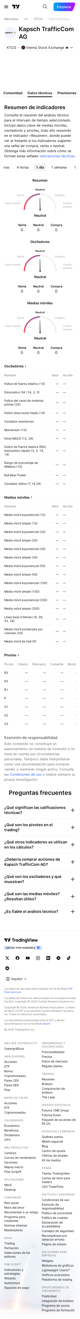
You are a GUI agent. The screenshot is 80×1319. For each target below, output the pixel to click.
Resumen (48, 1079)
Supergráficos (14, 1048)
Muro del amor (14, 1207)
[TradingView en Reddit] (7, 968)
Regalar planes (52, 1066)
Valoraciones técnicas (57, 156)
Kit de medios (51, 1160)
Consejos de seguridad (58, 1231)
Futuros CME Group (55, 1110)
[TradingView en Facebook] (17, 958)
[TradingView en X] (7, 958)
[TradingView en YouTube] (28, 958)
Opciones (10, 1162)
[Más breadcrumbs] (26, 19)
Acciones (10, 1062)
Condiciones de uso (26, 774)
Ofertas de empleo (55, 1155)
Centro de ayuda (53, 1151)
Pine (7, 1090)
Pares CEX (11, 1080)
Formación (11, 1248)
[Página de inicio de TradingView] (16, 7)
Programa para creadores (14, 1218)
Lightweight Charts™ (56, 1270)
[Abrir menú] (6, 7)
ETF (7, 1066)
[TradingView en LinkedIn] (48, 958)
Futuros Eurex (51, 1115)
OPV (7, 1139)
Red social (11, 1203)
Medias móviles (17, 497)
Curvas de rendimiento (20, 1157)
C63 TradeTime (52, 1186)
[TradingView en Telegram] (58, 958)
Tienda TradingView (56, 1173)
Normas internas (15, 1225)
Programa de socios (56, 1305)
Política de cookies (55, 1217)
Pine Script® (12, 1171)
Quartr (46, 1023)
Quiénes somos (52, 1137)
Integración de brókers (58, 1301)
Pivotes (10, 655)
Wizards (10, 1278)
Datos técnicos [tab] (40, 93)
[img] (67, 47)
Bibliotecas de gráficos (58, 1265)
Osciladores (14, 366)
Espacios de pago (16, 1287)
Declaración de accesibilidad (52, 1224)
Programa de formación (58, 1310)
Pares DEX (11, 1085)
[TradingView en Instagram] (38, 958)
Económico (11, 1125)
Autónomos (12, 1283)
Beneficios (11, 1130)
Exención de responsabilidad (53, 1206)
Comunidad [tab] (12, 93)
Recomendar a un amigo (21, 1212)
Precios (47, 1056)
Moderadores (13, 1230)
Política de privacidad (57, 1213)
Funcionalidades (53, 1052)
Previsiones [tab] (66, 93)
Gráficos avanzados (56, 1275)
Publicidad (49, 1296)
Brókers (47, 1084)
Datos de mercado (55, 1061)
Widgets (47, 1261)
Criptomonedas (15, 1076)
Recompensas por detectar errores (54, 1237)
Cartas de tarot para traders (56, 1180)
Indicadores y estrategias (13, 1271)
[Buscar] (45, 7)
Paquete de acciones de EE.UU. (59, 1121)
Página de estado (54, 1244)
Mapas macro (13, 1167)
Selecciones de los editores (17, 1254)
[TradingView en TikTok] (69, 958)
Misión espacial (52, 1141)
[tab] (23, 167)
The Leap (48, 1097)
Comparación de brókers (53, 1090)
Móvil (8, 1185)
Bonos (8, 1071)
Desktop (10, 1189)
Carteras (10, 1153)
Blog (45, 1146)
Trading (9, 1243)
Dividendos (12, 1135)
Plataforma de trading (57, 1279)
